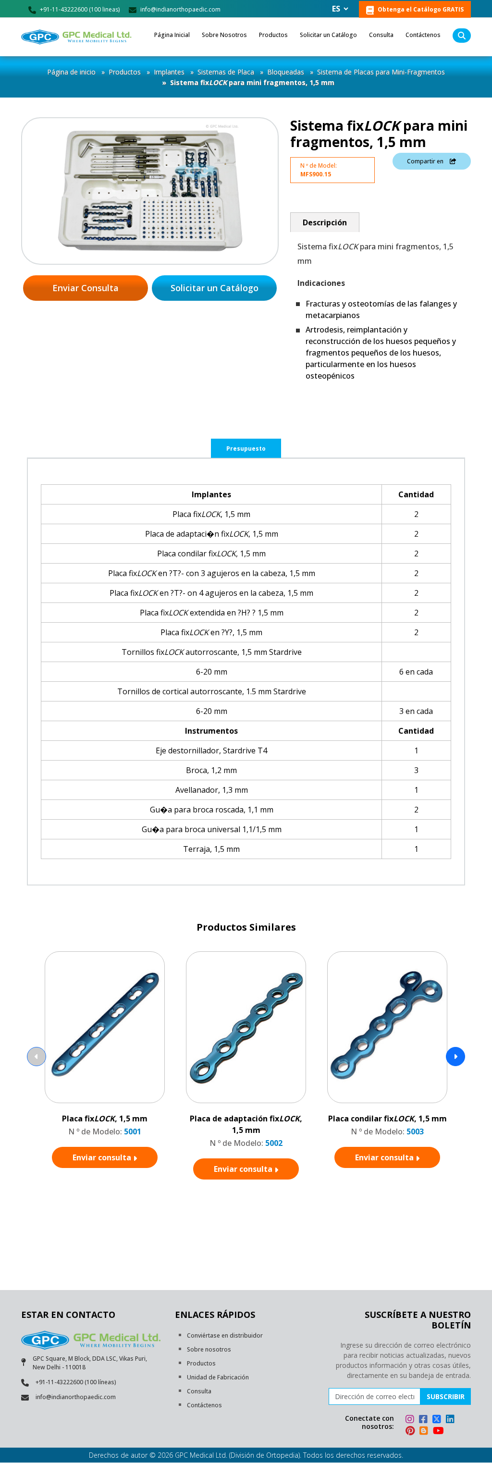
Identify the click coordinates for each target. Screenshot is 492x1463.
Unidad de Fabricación (218, 1377)
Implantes (169, 71)
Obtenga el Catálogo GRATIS (420, 9)
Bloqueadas (285, 71)
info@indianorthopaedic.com (180, 9)
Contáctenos (423, 35)
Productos (273, 35)
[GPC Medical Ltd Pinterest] (412, 1431)
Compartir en (426, 161)
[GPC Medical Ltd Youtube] (438, 1431)
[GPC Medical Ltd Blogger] (425, 1431)
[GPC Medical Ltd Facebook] (424, 1420)
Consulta (381, 35)
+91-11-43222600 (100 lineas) (79, 9)
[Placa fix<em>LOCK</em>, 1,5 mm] (105, 1028)
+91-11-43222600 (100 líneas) (76, 1382)
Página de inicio (71, 71)
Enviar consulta (103, 1157)
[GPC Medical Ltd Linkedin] (451, 1420)
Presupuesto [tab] (246, 448)
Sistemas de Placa (225, 71)
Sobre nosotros (209, 1349)
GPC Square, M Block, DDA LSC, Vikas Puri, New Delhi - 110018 (90, 1362)
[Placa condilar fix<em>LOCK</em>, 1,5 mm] (387, 1028)
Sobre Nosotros (224, 35)
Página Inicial (172, 35)
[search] (462, 35)
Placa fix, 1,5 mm (105, 1118)
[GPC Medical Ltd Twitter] (438, 1420)
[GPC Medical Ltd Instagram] (411, 1420)
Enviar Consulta (85, 288)
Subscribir (446, 1396)
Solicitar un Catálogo (328, 35)
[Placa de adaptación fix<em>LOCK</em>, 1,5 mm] (246, 1028)
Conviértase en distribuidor (225, 1335)
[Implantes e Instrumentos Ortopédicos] (77, 37)
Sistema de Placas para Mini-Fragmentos (381, 71)
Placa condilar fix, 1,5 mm (387, 1118)
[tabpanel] (246, 671)
